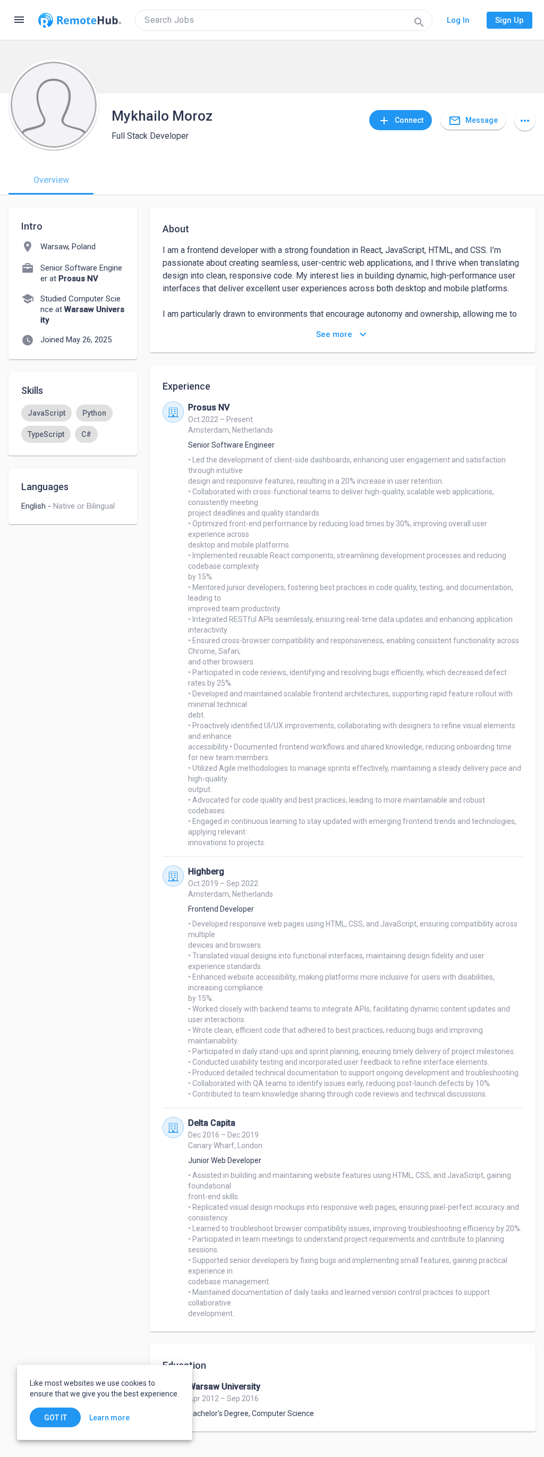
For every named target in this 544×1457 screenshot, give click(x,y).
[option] (46, 413)
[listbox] (72, 423)
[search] (283, 20)
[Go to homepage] (79, 20)
